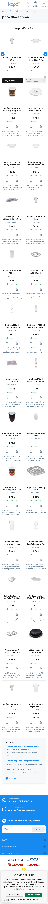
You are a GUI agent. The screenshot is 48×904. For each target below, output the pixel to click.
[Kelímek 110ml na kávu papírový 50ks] (12, 92)
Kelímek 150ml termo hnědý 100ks (12, 434)
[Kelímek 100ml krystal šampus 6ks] (36, 363)
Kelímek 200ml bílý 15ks (36, 434)
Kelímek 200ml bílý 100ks (12, 272)
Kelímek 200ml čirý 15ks (36, 218)
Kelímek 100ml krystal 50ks (36, 705)
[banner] (14, 4)
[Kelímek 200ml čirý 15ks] (36, 200)
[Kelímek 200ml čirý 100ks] (12, 41)
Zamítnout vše (14, 895)
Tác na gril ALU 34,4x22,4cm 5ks (12, 651)
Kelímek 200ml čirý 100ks (12, 59)
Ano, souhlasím (33, 895)
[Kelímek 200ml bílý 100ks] (12, 254)
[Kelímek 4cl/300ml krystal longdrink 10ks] (36, 308)
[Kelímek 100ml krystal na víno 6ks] (36, 525)
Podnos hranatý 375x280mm (12, 380)
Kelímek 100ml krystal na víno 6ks (36, 543)
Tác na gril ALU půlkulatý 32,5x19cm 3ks (12, 218)
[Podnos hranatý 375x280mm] (12, 363)
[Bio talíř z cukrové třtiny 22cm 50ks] (36, 41)
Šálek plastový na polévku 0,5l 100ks (36, 163)
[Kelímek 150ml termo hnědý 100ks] (12, 417)
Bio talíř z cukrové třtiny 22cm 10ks (36, 109)
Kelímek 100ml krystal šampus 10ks (12, 326)
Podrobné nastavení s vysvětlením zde (24, 899)
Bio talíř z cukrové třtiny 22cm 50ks (36, 59)
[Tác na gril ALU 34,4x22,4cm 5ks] (12, 633)
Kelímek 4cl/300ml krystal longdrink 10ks (36, 326)
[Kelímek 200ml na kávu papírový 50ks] (12, 471)
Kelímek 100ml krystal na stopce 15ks (12, 543)
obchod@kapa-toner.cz (21, 810)
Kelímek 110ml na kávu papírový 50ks (12, 109)
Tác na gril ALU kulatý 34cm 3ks (35, 272)
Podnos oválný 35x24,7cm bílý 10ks (36, 597)
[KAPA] (3, 11)
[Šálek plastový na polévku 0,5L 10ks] (12, 579)
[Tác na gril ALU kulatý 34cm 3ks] (36, 254)
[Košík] (35, 4)
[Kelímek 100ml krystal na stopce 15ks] (12, 525)
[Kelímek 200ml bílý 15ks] (36, 417)
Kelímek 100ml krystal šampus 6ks (36, 380)
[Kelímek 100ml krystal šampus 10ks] (12, 308)
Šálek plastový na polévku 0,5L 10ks (12, 597)
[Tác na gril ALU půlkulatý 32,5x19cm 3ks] (12, 200)
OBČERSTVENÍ (13, 11)
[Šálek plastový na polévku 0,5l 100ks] (36, 146)
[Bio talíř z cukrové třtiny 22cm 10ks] (36, 92)
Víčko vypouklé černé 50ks (36, 651)
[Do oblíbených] (7, 126)
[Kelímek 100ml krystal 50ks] (36, 688)
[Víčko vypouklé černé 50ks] (36, 633)
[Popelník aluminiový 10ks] (36, 471)
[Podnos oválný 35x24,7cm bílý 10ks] (36, 579)
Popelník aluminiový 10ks (36, 488)
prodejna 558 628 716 (20, 801)
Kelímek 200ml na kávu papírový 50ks (12, 488)
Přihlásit (38, 829)
